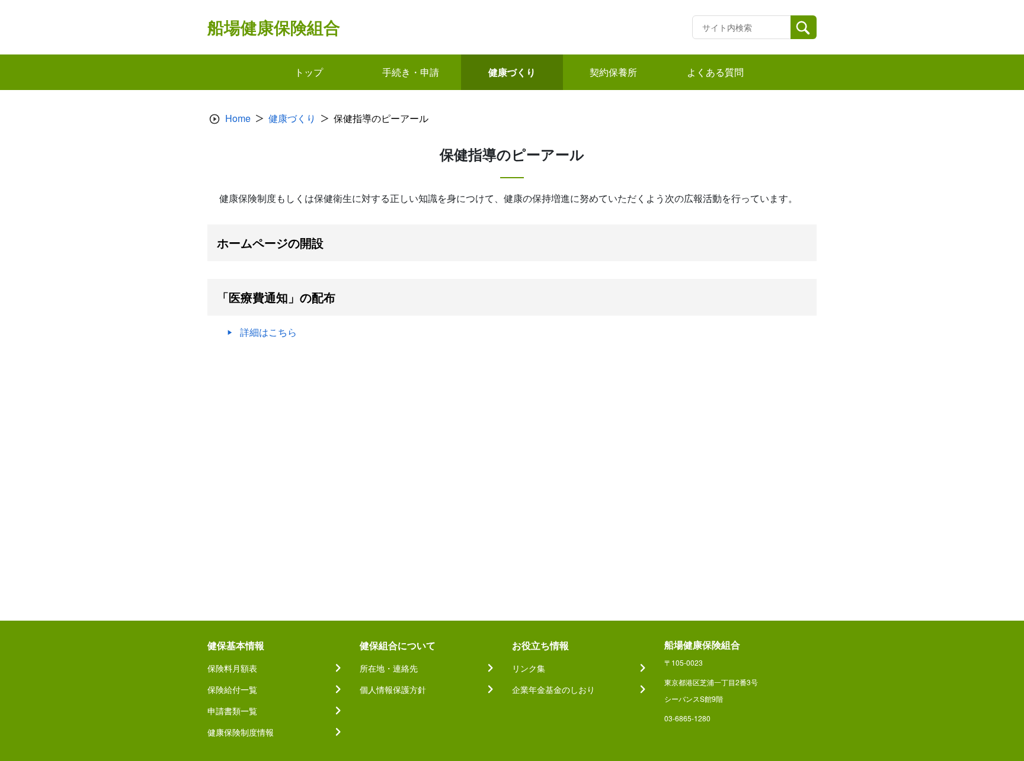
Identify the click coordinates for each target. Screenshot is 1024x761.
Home (238, 118)
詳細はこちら (268, 332)
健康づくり (292, 118)
